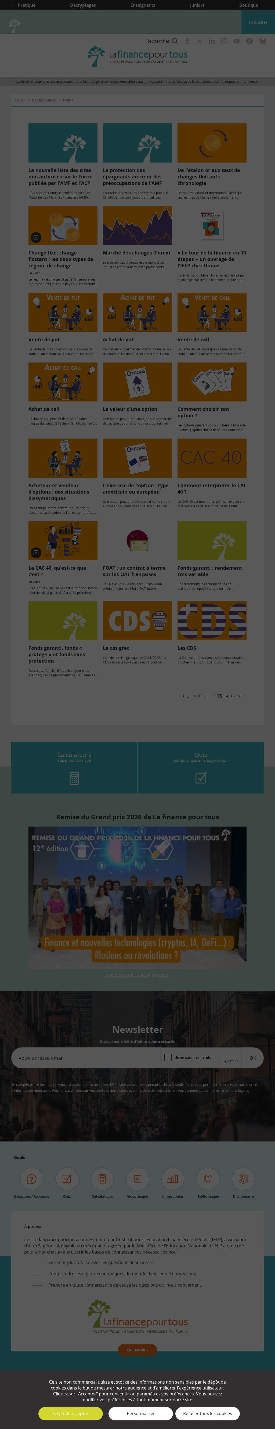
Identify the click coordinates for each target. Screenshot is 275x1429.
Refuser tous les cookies (207, 1413)
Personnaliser (141, 1413)
